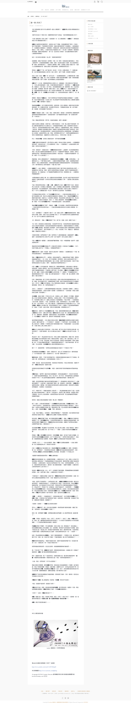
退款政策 (54, 691)
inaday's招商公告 (91, 80)
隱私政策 (60, 691)
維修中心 (73, 691)
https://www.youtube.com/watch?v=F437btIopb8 (44, 667)
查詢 (42, 691)
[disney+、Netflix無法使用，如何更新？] (94, 58)
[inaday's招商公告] (94, 75)
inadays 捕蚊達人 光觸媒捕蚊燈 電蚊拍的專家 (58, 702)
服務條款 (67, 691)
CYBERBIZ (85, 702)
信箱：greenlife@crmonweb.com (62, 693)
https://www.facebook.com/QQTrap (48, 670)
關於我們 (48, 691)
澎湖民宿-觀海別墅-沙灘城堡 (83, 691)
